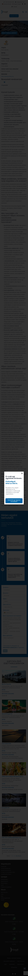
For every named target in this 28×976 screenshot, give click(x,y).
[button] (21, 473)
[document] (14, 488)
